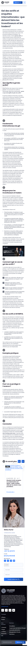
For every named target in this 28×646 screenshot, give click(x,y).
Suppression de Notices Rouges (17, 628)
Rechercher (19, 642)
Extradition (12, 626)
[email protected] (4, 606)
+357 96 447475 (9, 551)
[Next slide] (23, 461)
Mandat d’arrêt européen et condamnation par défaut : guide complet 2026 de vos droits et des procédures (13, 483)
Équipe (3, 619)
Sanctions (11, 634)
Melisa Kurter (8, 530)
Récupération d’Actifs (14, 632)
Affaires (3, 617)
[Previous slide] (19, 461)
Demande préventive (14, 630)
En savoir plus (9, 492)
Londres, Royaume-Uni (4, 633)
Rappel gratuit (17, 2)
